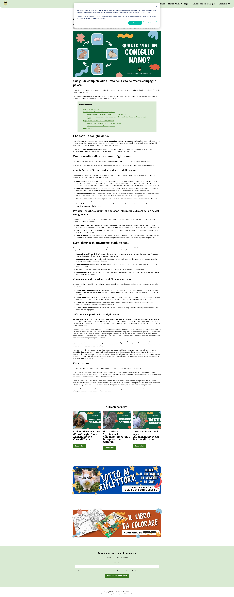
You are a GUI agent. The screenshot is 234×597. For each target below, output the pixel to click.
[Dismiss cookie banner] (156, 7)
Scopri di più (79, 446)
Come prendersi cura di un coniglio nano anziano (105, 123)
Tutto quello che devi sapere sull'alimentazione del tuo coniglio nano (146, 435)
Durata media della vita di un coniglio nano (99, 112)
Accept (135, 23)
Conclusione (87, 128)
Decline (150, 23)
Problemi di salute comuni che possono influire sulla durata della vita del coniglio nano (117, 117)
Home (162, 4)
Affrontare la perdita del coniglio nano (101, 126)
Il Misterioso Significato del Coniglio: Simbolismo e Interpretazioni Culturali (116, 436)
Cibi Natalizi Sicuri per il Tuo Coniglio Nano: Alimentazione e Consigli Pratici (86, 435)
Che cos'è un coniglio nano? (93, 109)
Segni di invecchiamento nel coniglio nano (98, 121)
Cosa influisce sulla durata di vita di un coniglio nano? (106, 114)
